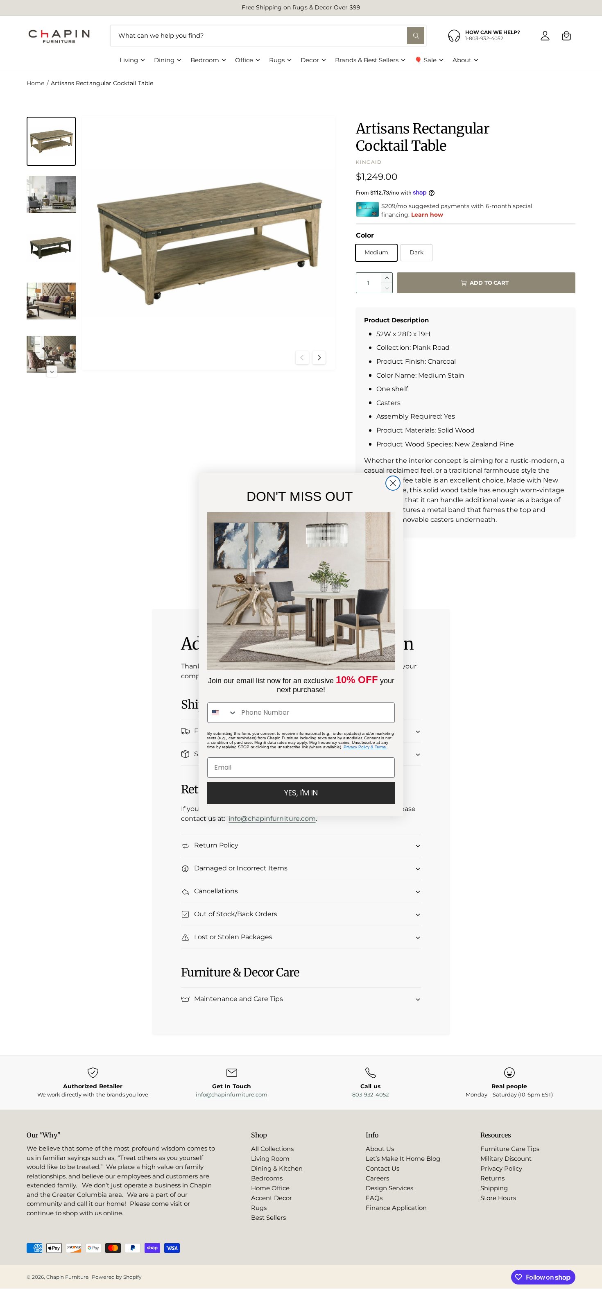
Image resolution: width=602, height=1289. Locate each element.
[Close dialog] (393, 483)
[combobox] (222, 713)
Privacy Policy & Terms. (365, 747)
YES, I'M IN (301, 793)
